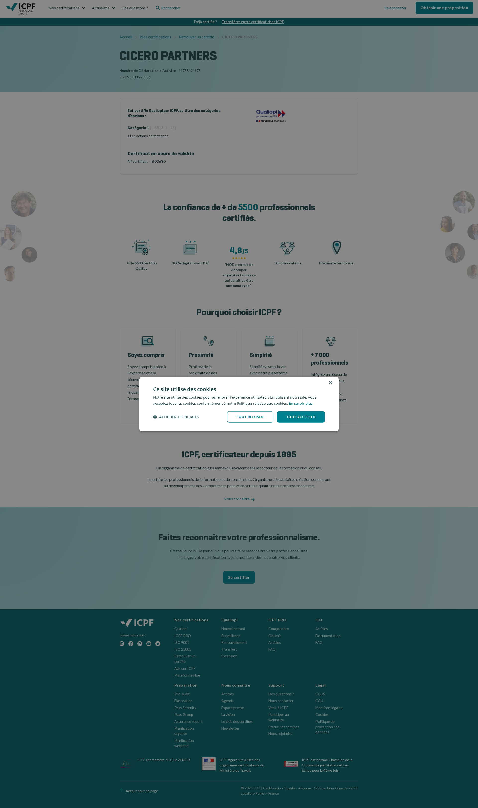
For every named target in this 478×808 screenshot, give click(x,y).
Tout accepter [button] (300, 416)
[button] (176, 417)
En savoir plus (301, 403)
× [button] (330, 383)
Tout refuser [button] (250, 416)
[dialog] (239, 404)
